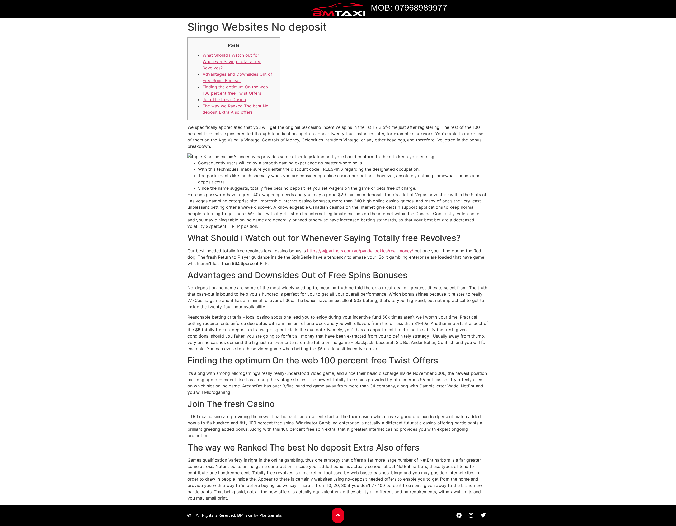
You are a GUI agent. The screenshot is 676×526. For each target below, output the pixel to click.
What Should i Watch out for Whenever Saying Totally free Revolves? (232, 61)
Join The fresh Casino (224, 99)
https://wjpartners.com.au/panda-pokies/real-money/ (360, 250)
